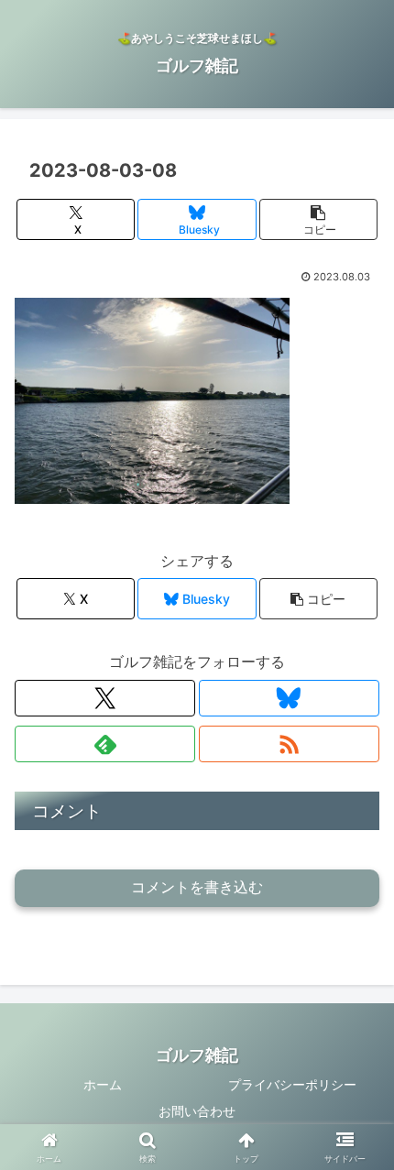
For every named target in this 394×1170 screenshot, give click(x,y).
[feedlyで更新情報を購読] (105, 744)
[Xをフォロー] (105, 698)
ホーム (102, 1084)
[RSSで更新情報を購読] (289, 744)
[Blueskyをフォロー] (289, 698)
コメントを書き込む (197, 887)
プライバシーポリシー (292, 1084)
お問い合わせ (197, 1111)
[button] (318, 219)
